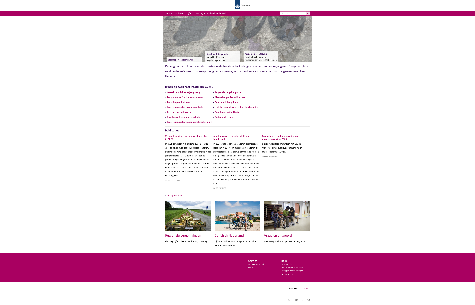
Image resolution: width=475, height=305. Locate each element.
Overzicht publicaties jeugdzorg (183, 92)
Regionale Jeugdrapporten (228, 92)
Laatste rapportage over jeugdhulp (185, 107)
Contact (251, 267)
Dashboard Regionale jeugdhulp (183, 117)
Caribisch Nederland (216, 13)
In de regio (200, 13)
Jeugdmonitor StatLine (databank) (185, 97)
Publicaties (179, 13)
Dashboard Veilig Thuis (227, 112)
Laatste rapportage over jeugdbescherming (189, 122)
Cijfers (189, 13)
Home (169, 13)
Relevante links (287, 274)
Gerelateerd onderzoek (179, 112)
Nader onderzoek (224, 117)
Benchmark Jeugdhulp (226, 102)
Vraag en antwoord (256, 264)
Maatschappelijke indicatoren (230, 97)
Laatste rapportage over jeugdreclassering (237, 107)
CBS (296, 300)
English (305, 288)
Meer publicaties (174, 195)
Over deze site (286, 264)
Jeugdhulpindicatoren (178, 102)
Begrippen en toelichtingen (292, 270)
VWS (308, 300)
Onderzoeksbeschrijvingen (292, 267)
